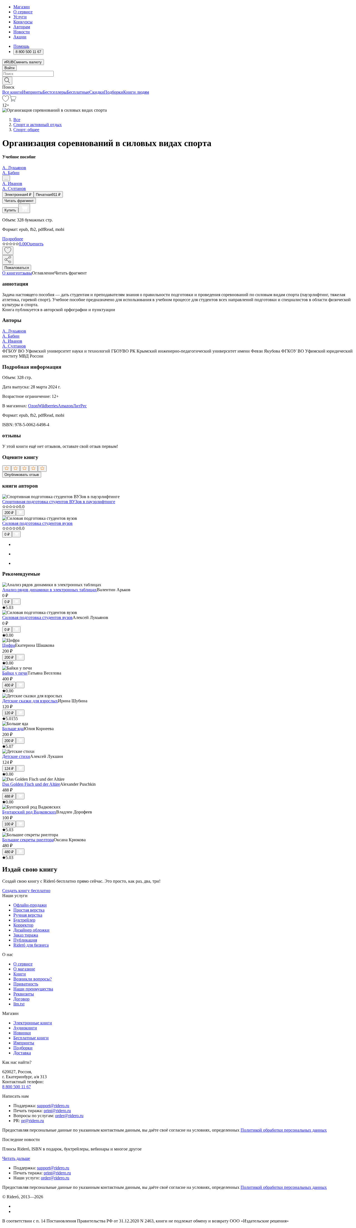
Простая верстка (28, 910)
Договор (21, 999)
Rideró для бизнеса (31, 945)
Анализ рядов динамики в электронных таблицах (49, 589)
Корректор (23, 925)
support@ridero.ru (53, 1105)
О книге (10, 273)
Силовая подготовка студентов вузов (37, 523)
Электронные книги (32, 1022)
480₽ (9, 852)
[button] (178, 80)
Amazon (65, 405)
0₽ (7, 534)
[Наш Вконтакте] (16, 1206)
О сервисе (23, 11)
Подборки (113, 92)
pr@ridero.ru (32, 1120)
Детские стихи (16, 756)
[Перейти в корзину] (12, 100)
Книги (19, 974)
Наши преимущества (33, 989)
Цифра (8, 645)
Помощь (21, 46)
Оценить (35, 243)
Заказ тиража (25, 935)
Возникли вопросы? (32, 979)
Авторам (21, 26)
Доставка (22, 1052)
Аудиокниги (25, 1027)
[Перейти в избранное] (5, 100)
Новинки (22, 1032)
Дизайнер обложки (31, 930)
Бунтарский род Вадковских (29, 812)
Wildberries (48, 405)
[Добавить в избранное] (7, 250)
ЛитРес (80, 405)
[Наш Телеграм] (15, 1211)
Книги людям (136, 92)
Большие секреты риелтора (28, 839)
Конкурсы (23, 21)
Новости (21, 31)
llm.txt (18, 1004)
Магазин (21, 6)
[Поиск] (7, 81)
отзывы (25, 273)
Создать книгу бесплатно (26, 890)
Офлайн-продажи (30, 905)
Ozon (33, 405)
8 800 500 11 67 (16, 1086)
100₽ (9, 824)
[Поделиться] (7, 260)
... (6, 178)
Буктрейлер (24, 920)
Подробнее (12, 238)
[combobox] (178, 74)
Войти (9, 68)
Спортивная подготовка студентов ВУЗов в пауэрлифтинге (58, 501)
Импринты (32, 92)
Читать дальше (16, 1158)
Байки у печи (15, 673)
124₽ (9, 769)
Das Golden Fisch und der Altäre (31, 784)
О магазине (24, 969)
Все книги (12, 92)
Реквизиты (23, 994)
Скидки (96, 92)
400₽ (9, 685)
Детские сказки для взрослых (30, 700)
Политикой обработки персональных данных (284, 1130)
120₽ (9, 713)
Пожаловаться (16, 268)
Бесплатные (78, 92)
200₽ (9, 513)
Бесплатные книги (31, 1037)
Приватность (25, 984)
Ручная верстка (27, 915)
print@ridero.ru (57, 1110)
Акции (19, 36)
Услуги (20, 16)
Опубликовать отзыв (21, 475)
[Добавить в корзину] (24, 208)
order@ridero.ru (69, 1115)
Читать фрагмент (19, 201)
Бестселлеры (55, 92)
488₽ (9, 796)
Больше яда (13, 728)
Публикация (25, 940)
